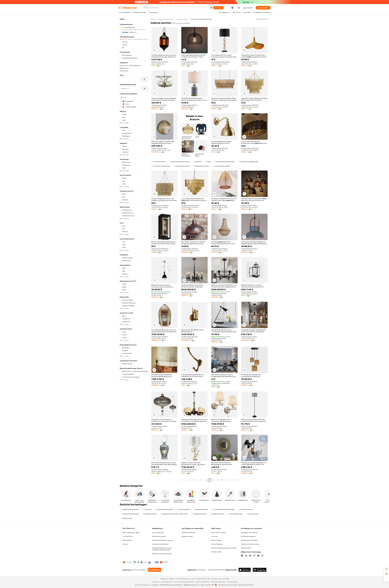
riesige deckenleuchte (199, 514)
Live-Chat (214, 536)
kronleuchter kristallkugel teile (249, 161)
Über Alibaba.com (129, 528)
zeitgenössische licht (218, 514)
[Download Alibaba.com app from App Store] (245, 570)
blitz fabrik (198, 161)
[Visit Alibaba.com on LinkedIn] (246, 555)
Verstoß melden (216, 552)
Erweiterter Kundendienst (160, 544)
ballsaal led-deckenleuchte (130, 509)
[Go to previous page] (181, 480)
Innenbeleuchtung (182, 19)
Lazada (193, 579)
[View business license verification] (213, 585)
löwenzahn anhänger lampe (131, 514)
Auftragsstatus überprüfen (249, 540)
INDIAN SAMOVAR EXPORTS (190, 250)
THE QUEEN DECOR (187, 471)
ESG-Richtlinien (127, 540)
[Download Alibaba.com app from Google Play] (259, 570)
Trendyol (214, 579)
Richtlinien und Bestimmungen (162, 553)
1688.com (172, 579)
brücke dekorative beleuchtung (226, 161)
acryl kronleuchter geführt (222, 166)
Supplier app (192, 570)
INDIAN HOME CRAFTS (158, 338)
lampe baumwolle (253, 514)
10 (221, 480)
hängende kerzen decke (202, 166)
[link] (386, 568)
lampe (209, 161)
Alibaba (153, 19)
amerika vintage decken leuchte (180, 161)
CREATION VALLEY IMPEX (219, 64)
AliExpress (164, 579)
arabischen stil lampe (246, 509)
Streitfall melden (216, 540)
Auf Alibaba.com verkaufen (249, 532)
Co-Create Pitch (128, 536)
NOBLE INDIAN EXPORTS (249, 294)
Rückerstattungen (217, 544)
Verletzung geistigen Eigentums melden (223, 548)
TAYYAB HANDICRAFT (248, 338)
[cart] (238, 8)
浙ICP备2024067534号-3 (246, 585)
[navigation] (134, 250)
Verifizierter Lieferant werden (250, 544)
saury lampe (147, 509)
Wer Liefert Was (224, 579)
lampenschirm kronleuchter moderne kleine (175, 514)
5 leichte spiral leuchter (182, 166)
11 (225, 480)
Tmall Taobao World (183, 579)
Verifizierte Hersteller (188, 532)
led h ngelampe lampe (236, 514)
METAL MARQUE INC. (158, 64)
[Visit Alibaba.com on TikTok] (262, 555)
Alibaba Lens (127, 570)
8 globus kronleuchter (202, 509)
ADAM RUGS (215, 385)
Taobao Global (201, 579)
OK (145, 79)
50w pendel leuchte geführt (165, 509)
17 (233, 480)
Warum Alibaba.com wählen (131, 532)
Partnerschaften (246, 548)
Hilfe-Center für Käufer (218, 532)
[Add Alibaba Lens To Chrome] (154, 570)
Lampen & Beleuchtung (165, 19)
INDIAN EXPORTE (246, 250)
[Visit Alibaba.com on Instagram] (254, 555)
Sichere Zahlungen (158, 532)
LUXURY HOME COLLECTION (160, 150)
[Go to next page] (238, 480)
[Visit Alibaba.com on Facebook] (242, 555)
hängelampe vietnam (151, 514)
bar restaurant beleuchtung (162, 166)
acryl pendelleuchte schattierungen (224, 509)
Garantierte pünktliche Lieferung (162, 540)
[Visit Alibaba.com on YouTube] (258, 555)
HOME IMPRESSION (157, 107)
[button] (211, 7)
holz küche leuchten (159, 161)
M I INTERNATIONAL (217, 150)
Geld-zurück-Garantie (159, 536)
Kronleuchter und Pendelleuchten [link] (201, 19)
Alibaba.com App (231, 570)
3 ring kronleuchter (184, 509)
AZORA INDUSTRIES (187, 64)
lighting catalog (127, 518)
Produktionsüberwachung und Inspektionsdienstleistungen (161, 549)
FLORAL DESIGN (216, 471)
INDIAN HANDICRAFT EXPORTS (161, 471)
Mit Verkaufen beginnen (248, 536)
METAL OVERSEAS (187, 338)
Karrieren (125, 544)
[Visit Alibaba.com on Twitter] (250, 555)
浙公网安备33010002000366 (227, 585)
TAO (208, 579)
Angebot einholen (187, 536)
